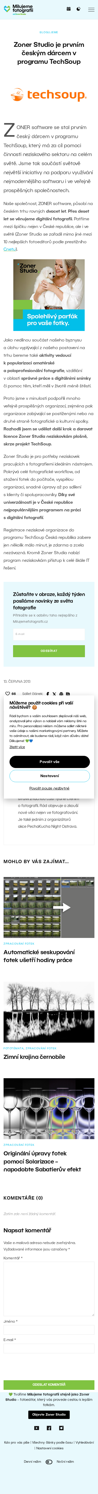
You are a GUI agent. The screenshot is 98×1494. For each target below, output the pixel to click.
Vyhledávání (85, 1442)
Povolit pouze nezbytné (49, 788)
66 (14, 694)
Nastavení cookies (50, 1448)
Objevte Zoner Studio (49, 1414)
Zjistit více (17, 747)
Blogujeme (49, 32)
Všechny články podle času (52, 1442)
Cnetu (10, 249)
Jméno (11, 1321)
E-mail (10, 1340)
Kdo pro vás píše (16, 1442)
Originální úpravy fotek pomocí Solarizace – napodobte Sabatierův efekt (42, 1162)
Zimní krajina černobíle (34, 1057)
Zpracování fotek (19, 944)
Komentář (13, 1258)
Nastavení (49, 776)
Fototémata (14, 1048)
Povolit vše (49, 762)
